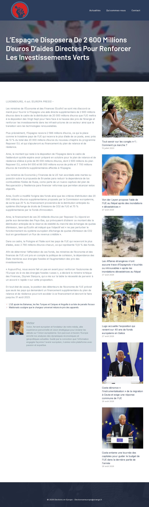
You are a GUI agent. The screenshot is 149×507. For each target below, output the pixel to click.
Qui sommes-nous (116, 10)
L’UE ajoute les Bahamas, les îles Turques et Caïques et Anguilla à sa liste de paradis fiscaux (52, 304)
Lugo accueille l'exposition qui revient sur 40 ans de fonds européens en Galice (118, 330)
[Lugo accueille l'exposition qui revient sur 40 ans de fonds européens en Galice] (122, 320)
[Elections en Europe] (20, 10)
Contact (136, 10)
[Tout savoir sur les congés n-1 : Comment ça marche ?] (122, 135)
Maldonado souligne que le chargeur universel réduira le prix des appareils (44, 307)
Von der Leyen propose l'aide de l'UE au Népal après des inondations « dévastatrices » (122, 203)
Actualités (95, 10)
